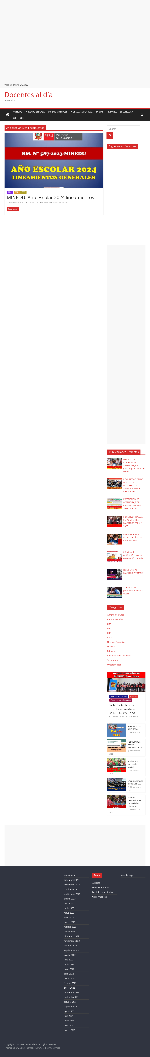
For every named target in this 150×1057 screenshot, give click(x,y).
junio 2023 (69, 908)
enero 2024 (69, 875)
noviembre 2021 (72, 997)
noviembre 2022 (72, 940)
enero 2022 (69, 987)
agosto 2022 (70, 955)
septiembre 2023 (72, 894)
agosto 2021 (70, 1011)
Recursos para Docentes (119, 655)
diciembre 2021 (71, 992)
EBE (14, 117)
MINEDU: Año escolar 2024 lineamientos (50, 197)
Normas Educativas (82, 111)
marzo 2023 (69, 922)
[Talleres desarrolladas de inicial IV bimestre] (116, 796)
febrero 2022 (70, 983)
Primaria (112, 111)
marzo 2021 (69, 1030)
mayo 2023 (69, 912)
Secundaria (126, 111)
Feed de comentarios (102, 892)
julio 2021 (68, 1016)
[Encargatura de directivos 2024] (116, 779)
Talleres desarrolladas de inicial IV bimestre (134, 802)
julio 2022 (68, 959)
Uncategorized (114, 664)
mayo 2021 (69, 1025)
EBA (10, 192)
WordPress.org (99, 896)
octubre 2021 (70, 1001)
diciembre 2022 (71, 936)
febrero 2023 (70, 926)
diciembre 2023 (71, 880)
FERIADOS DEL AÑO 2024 (135, 728)
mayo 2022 (69, 969)
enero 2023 (69, 931)
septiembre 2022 (72, 950)
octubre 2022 (70, 945)
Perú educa (33, 202)
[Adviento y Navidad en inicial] (116, 760)
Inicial (99, 111)
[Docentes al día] (8, 115)
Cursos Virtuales (57, 111)
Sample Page (127, 875)
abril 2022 (69, 973)
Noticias (17, 111)
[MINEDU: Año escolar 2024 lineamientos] (54, 134)
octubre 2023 (70, 889)
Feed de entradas (100, 887)
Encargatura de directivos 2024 (135, 782)
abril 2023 (69, 917)
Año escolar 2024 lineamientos (55, 202)
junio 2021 (69, 1020)
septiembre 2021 (72, 1006)
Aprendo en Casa (35, 111)
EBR (23, 192)
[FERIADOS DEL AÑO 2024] (116, 725)
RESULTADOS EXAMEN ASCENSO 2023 (135, 744)
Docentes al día (29, 94)
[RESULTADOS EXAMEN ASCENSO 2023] (116, 740)
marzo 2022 (69, 978)
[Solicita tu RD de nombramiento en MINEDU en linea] (126, 673)
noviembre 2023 (72, 884)
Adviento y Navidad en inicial (133, 764)
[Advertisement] (75, 20)
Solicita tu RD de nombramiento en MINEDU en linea (123, 709)
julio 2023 (68, 903)
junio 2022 (69, 964)
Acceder (96, 882)
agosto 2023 (70, 898)
